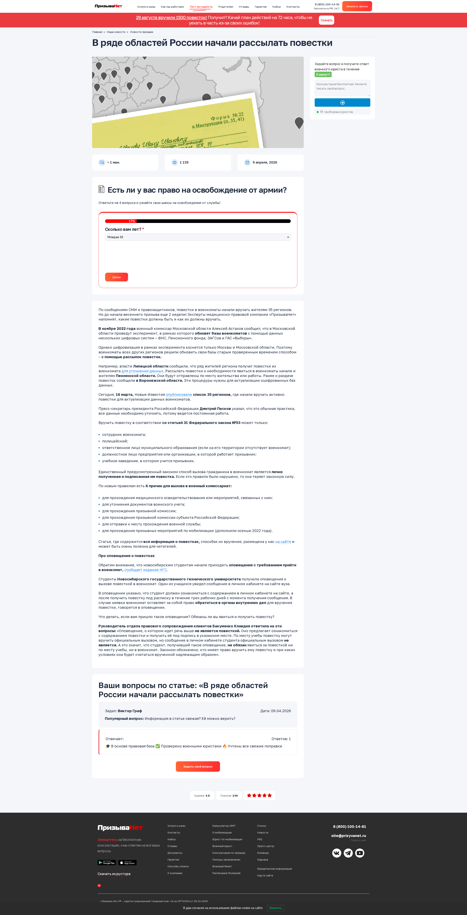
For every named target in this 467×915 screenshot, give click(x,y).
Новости (262, 832)
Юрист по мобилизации (227, 839)
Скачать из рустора (114, 874)
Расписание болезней (226, 873)
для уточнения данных (142, 371)
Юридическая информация (274, 868)
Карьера (262, 859)
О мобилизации (222, 832)
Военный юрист (222, 846)
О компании (174, 873)
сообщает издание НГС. (146, 569)
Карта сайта (265, 875)
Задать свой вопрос (198, 766)
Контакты (293, 6)
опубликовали (179, 394)
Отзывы (244, 6)
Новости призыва (141, 31)
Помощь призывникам (226, 859)
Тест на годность (201, 6)
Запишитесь (107, 839)
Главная (97, 31)
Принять (275, 908)
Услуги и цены (146, 6)
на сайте (283, 541)
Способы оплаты (178, 866)
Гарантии (261, 6)
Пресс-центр (265, 846)
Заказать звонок (357, 6)
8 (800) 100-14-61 (326, 6)
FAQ (259, 839)
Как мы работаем (172, 6)
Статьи (261, 825)
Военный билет (222, 866)
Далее (116, 277)
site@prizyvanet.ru (348, 835)
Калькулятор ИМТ (224, 825)
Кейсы (276, 6)
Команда (263, 852)
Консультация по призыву (228, 852)
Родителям (225, 6)
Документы (174, 852)
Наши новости (116, 31)
